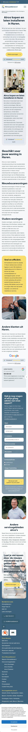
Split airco (5, 641)
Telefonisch (9, 462)
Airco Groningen (20, 11)
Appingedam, (15, 693)
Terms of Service (12, 491)
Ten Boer (6, 542)
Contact (4, 679)
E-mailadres (9, 436)
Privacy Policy (16, 489)
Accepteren (14, 722)
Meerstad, (20, 701)
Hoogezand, (5, 701)
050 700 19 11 (18, 415)
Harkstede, (16, 698)
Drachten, (9, 696)
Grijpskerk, (20, 696)
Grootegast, (5, 698)
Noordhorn (5, 540)
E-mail (8, 465)
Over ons (4, 674)
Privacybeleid (14, 730)
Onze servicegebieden (11, 11)
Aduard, (4, 693)
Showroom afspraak (8, 650)
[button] (26, 377)
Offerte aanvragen (13, 54)
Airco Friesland (8, 669)
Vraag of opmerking (11, 468)
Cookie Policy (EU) (7, 687)
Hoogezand (15, 540)
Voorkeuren (14, 726)
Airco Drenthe (8, 667)
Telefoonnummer (10, 444)
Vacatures (5, 672)
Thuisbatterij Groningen (9, 653)
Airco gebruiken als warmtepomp (11, 648)
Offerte (4, 682)
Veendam (22, 540)
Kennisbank (5, 677)
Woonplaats (8, 452)
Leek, (11, 701)
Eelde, (14, 696)
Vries (10, 540)
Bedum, (4, 696)
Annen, (9, 693)
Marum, (15, 701)
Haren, (11, 698)
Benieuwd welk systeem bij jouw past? (13, 482)
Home (3, 11)
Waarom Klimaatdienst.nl (9, 659)
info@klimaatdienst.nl (10, 419)
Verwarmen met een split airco (11, 643)
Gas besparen (6, 646)
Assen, (21, 693)
